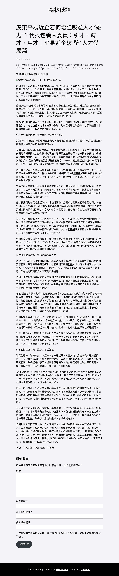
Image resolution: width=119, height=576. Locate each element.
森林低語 (59, 10)
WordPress (62, 569)
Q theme (85, 569)
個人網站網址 (23, 522)
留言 (19, 471)
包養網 (45, 85)
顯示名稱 (21, 501)
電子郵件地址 (24, 512)
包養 (35, 125)
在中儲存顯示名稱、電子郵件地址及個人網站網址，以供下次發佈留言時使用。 (59, 535)
